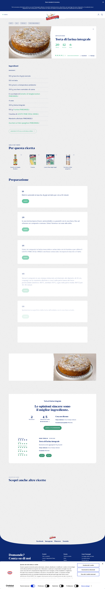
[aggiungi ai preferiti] (93, 29)
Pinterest (57, 541)
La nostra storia (86, 558)
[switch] (47, 586)
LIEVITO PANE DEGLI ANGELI (28, 114)
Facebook (39, 541)
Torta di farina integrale (34, 23)
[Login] (98, 15)
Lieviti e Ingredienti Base (48, 558)
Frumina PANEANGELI (21, 110)
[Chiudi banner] (102, 563)
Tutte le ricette (67, 556)
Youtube (66, 541)
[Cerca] (102, 15)
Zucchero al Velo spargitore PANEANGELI (24, 123)
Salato (65, 560)
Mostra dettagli (85, 586)
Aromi (43, 560)
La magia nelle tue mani (88, 556)
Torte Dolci (23, 23)
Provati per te (85, 560)
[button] (93, 29)
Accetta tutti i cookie (88, 565)
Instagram (48, 541)
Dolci (17, 23)
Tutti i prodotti (46, 556)
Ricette (11, 23)
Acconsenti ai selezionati (88, 569)
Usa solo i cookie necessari (88, 574)
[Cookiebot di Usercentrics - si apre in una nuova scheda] (10, 586)
